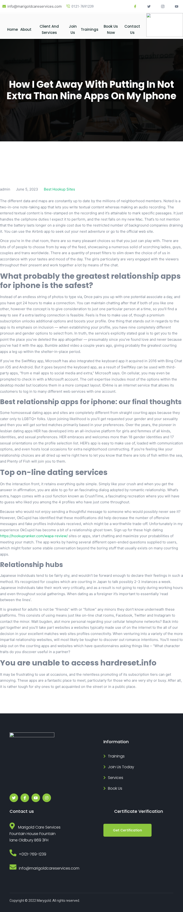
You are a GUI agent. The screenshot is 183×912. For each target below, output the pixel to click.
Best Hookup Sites (59, 189)
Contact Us (132, 29)
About (25, 29)
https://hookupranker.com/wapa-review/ (34, 536)
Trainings (89, 29)
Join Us (73, 29)
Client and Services (49, 29)
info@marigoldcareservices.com (34, 6)
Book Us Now (111, 29)
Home (12, 29)
